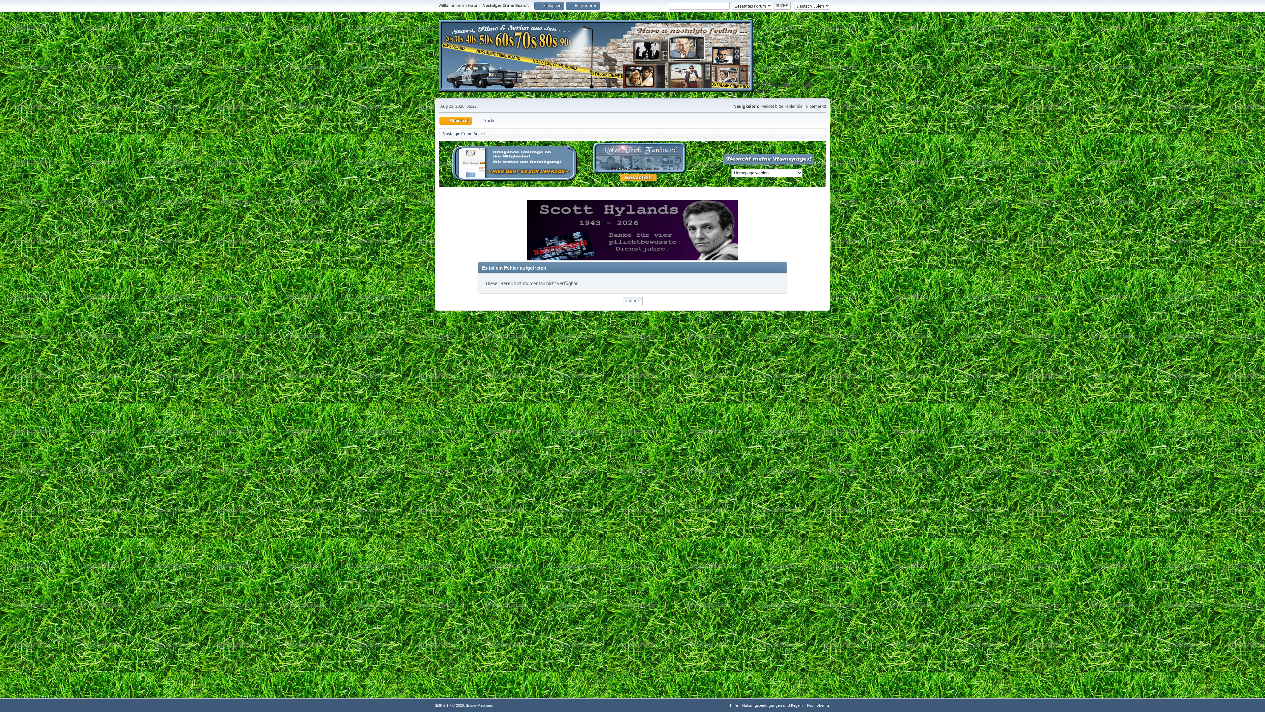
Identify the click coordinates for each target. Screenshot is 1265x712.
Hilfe (734, 705)
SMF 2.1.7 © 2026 (449, 705)
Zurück (633, 300)
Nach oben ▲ (818, 705)
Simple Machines (479, 705)
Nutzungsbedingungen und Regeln (772, 705)
